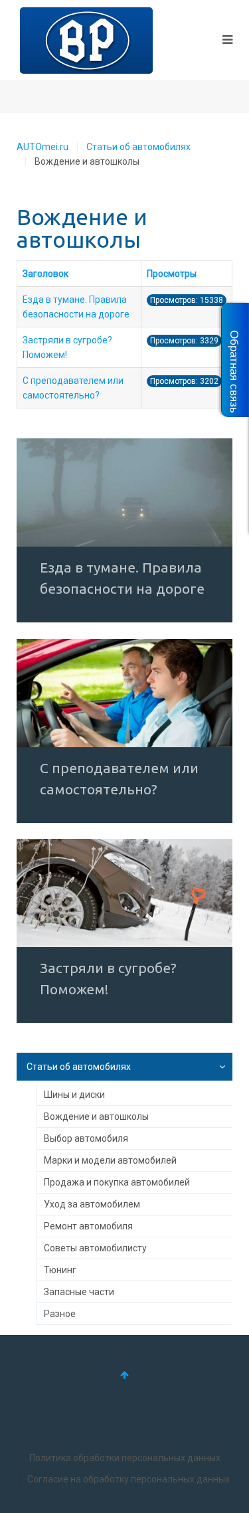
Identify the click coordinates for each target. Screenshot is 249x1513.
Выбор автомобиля (86, 1138)
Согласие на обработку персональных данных (128, 1479)
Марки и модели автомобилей (110, 1160)
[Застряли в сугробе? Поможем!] (124, 893)
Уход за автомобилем (92, 1204)
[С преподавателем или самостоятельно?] (124, 693)
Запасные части (79, 1292)
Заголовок (45, 273)
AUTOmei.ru (42, 146)
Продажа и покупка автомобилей (117, 1182)
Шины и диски (74, 1094)
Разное (60, 1313)
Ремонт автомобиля (88, 1226)
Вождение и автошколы (96, 1116)
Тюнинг (60, 1270)
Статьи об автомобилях (138, 146)
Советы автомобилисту (95, 1248)
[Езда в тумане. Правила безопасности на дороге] (124, 492)
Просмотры (172, 273)
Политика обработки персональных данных (124, 1458)
